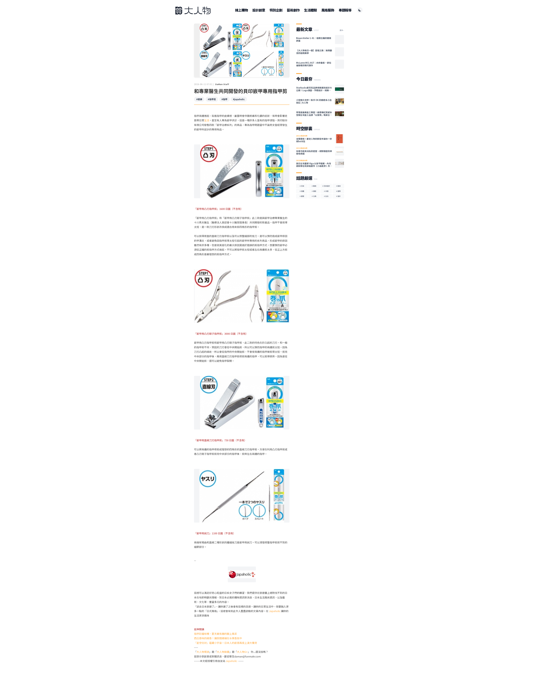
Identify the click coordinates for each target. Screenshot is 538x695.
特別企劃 (276, 10)
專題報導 (345, 10)
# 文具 (314, 196)
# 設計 (338, 196)
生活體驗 (310, 10)
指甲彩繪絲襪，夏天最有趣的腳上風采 (215, 633)
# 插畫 (302, 191)
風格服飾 (327, 10)
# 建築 (338, 191)
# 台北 (326, 196)
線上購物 (241, 10)
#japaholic (239, 99)
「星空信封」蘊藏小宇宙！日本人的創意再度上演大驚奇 (225, 643)
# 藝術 (338, 186)
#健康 (199, 99)
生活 (206, 120)
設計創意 (258, 10)
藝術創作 (293, 10)
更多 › (342, 30)
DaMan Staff (222, 84)
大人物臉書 (223, 652)
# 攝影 (314, 191)
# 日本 (302, 186)
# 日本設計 (326, 186)
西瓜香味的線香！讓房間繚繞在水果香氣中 (218, 638)
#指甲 (224, 99)
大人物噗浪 (203, 652)
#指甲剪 (212, 99)
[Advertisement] (241, 674)
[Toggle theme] (360, 10)
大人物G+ (242, 652)
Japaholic (275, 611)
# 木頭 (326, 191)
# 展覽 (302, 196)
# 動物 (314, 186)
